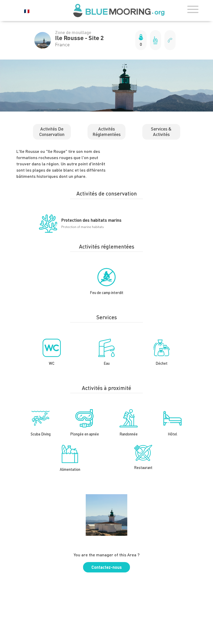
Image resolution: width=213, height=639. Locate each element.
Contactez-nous (106, 567)
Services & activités (161, 131)
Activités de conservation (51, 131)
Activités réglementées (106, 131)
